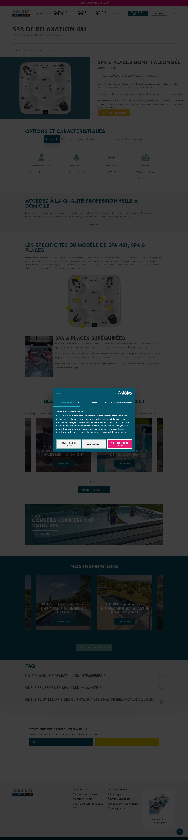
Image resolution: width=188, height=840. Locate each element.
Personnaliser (92, 444)
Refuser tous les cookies (68, 444)
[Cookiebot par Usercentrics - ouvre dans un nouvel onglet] (120, 393)
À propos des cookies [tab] (121, 402)
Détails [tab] (94, 402)
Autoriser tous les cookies (119, 444)
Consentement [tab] (67, 402)
